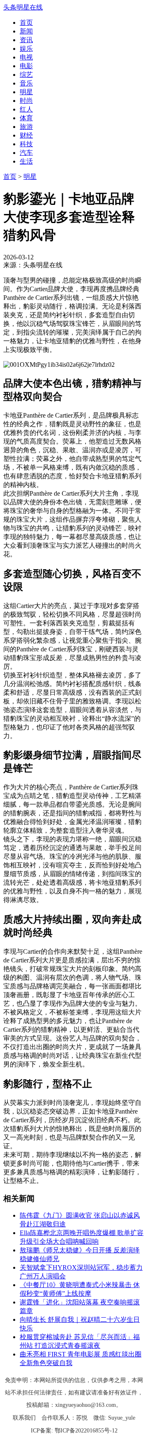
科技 (26, 143)
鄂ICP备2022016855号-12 (86, 1430)
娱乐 (26, 48)
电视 (26, 57)
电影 (26, 65)
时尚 (26, 100)
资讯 (26, 39)
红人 (26, 109)
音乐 (26, 83)
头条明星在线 (23, 7)
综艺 (26, 74)
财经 (26, 135)
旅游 (26, 126)
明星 (26, 91)
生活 (26, 161)
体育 (26, 117)
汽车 (26, 152)
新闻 (26, 31)
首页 (26, 22)
